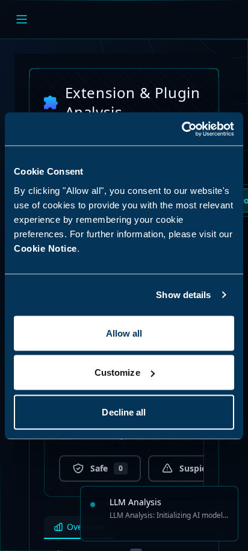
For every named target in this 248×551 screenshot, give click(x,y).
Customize (117, 372)
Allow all (124, 333)
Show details (183, 295)
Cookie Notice (45, 248)
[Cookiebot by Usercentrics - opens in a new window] (181, 129)
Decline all (124, 411)
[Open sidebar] (22, 19)
